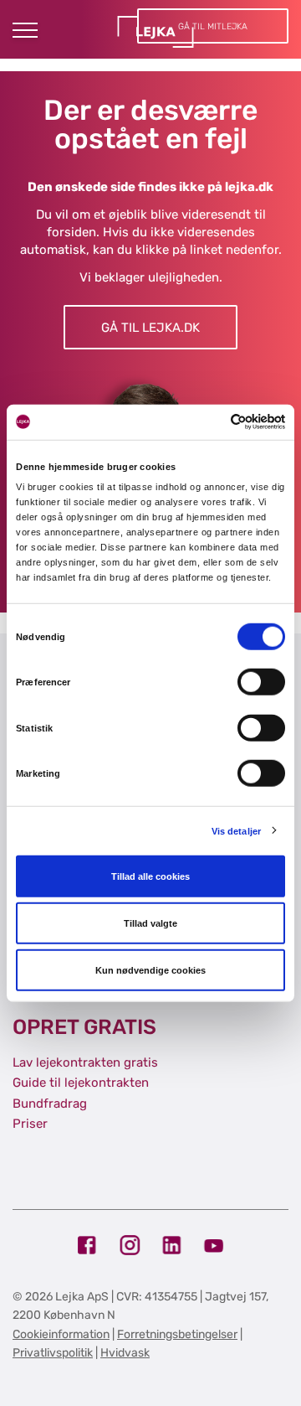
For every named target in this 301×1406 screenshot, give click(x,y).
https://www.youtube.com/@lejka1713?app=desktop (213, 1245)
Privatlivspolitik (53, 1353)
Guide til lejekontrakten (81, 1082)
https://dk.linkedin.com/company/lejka (171, 1245)
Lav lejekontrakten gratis (85, 1062)
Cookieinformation (61, 1334)
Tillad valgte (150, 923)
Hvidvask (125, 1353)
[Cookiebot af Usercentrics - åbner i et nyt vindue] (215, 422)
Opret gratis (84, 1027)
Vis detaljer (236, 830)
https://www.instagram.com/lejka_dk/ (130, 1245)
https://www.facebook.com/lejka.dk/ (88, 1245)
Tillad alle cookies (150, 876)
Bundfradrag (50, 1103)
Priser (30, 1123)
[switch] (261, 682)
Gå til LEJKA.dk (150, 327)
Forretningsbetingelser (177, 1334)
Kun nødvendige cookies (150, 970)
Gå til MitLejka (212, 26)
